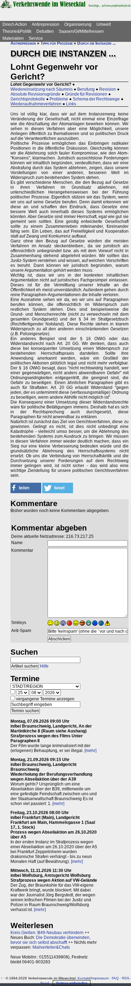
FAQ (115, 978)
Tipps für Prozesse (57, 43)
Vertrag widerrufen (71, 983)
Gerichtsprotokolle (27, 99)
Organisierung (78, 24)
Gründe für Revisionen (86, 94)
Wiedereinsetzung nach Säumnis (41, 89)
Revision (107, 89)
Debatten (45, 31)
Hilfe (44, 666)
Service (36, 38)
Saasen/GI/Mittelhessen (81, 31)
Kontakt (84, 978)
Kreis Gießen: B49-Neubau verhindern (46, 932)
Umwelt (103, 24)
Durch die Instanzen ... (96, 43)
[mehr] (90, 750)
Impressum (100, 978)
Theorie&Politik (16, 31)
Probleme (59, 99)
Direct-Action (14, 24)
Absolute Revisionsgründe (35, 94)
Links (71, 103)
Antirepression (45, 24)
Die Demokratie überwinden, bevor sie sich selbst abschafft (50, 940)
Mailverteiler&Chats (51, 947)
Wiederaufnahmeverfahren (35, 103)
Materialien (13, 38)
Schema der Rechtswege (96, 99)
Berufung (86, 89)
